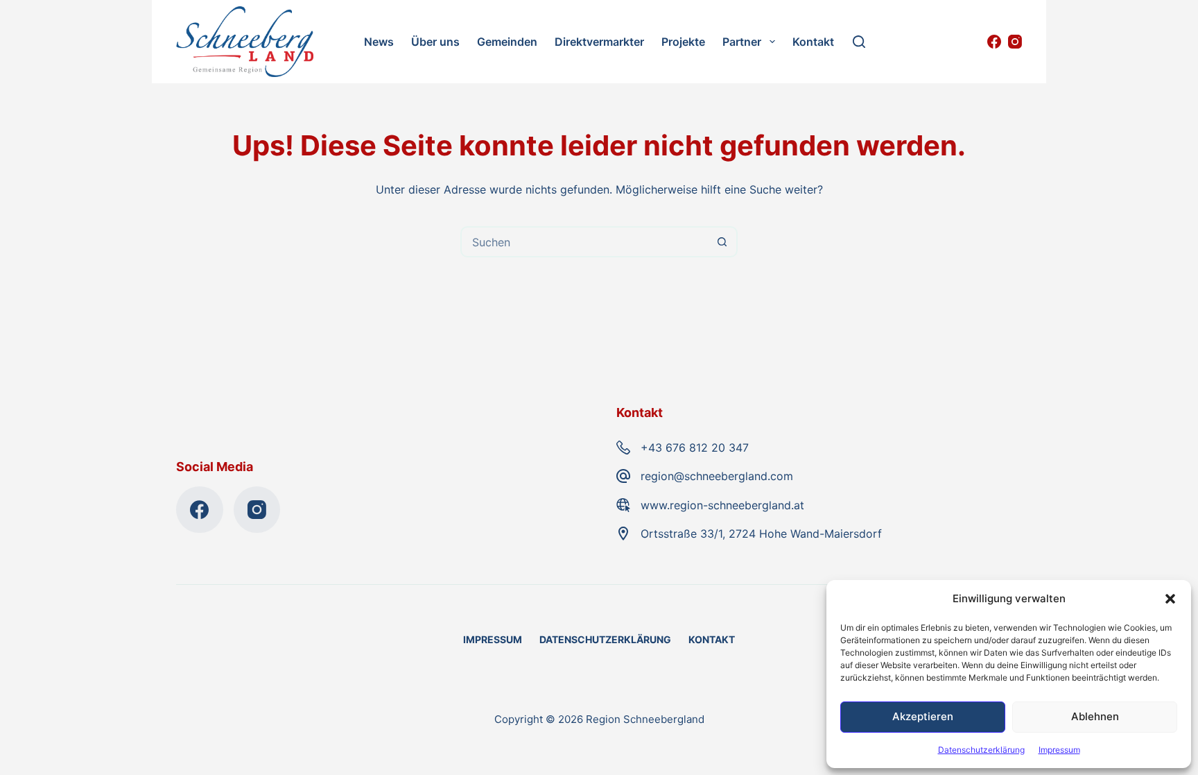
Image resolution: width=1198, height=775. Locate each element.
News (379, 42)
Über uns (435, 42)
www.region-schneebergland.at (722, 505)
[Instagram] (1015, 42)
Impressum (1059, 749)
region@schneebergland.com (717, 476)
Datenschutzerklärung (981, 749)
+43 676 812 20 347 (695, 447)
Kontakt (813, 42)
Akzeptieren (922, 716)
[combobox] (585, 241)
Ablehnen (1095, 716)
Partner (741, 42)
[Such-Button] (722, 242)
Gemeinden (507, 42)
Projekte (683, 42)
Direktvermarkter (599, 42)
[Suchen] (859, 41)
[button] (1170, 599)
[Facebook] (994, 42)
